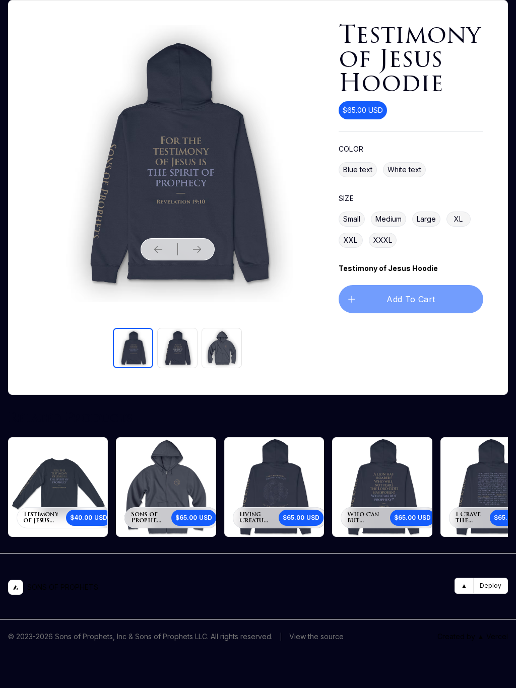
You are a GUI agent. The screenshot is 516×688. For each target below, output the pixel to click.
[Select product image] (133, 348)
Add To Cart (410, 299)
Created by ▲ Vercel (472, 636)
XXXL (382, 240)
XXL (350, 240)
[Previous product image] (158, 249)
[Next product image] (197, 249)
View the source (316, 636)
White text (404, 169)
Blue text (357, 169)
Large (426, 219)
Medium (388, 219)
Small (351, 219)
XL (458, 219)
